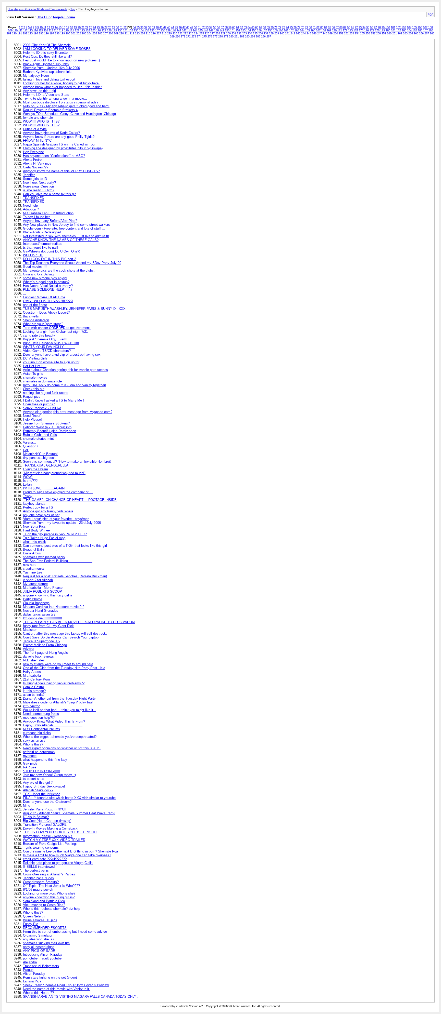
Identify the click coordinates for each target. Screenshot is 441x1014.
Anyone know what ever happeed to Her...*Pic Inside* (62, 87)
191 (19, 33)
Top (72, 9)
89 (344, 27)
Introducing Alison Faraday (42, 954)
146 (205, 30)
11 (44, 27)
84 (325, 27)
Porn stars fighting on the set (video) (50, 977)
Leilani (27, 484)
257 (373, 33)
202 (78, 33)
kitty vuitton (31, 706)
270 (177, 36)
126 (98, 30)
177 (372, 30)
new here (29, 565)
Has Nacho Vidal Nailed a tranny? (48, 286)
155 (254, 30)
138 (163, 30)
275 (204, 36)
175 (361, 30)
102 (398, 27)
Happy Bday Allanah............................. (52, 725)
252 (346, 33)
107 (425, 27)
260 (389, 33)
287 (268, 36)
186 (420, 30)
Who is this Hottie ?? (38, 993)
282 (242, 36)
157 (264, 30)
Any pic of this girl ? (38, 782)
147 (211, 30)
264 (410, 33)
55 (214, 27)
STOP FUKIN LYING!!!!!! (41, 771)
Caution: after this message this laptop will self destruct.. (65, 633)
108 (430, 27)
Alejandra (30, 962)
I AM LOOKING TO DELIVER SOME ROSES (57, 49)
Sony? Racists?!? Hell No (42, 408)
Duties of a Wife (35, 129)
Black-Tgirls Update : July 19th (46, 64)
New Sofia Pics (34, 526)
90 (348, 27)
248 (325, 33)
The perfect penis (36, 870)
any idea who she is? (38, 939)
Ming (26, 805)
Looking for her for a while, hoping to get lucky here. (61, 83)
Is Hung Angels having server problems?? (53, 683)
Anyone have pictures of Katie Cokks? (51, 133)
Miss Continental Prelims (41, 729)
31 (121, 27)
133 (136, 30)
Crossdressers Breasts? (41, 882)
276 (209, 36)
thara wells (31, 316)
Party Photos (32, 599)
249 (330, 33)
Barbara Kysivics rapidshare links (47, 72)
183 (404, 30)
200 (68, 33)
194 (35, 33)
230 (228, 33)
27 (105, 27)
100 (387, 27)
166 (313, 30)
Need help (30, 205)
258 (378, 33)
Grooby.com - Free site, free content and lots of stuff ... (64, 228)
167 (318, 30)
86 (333, 27)
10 (41, 27)
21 (82, 27)
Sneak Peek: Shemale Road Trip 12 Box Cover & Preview (66, 985)
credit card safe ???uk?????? (45, 859)
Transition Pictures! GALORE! (45, 824)
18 (71, 27)
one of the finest (35, 305)
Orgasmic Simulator (37, 935)
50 (195, 27)
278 (220, 36)
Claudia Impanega (36, 603)
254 (357, 33)
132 (130, 30)
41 (161, 27)
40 (157, 27)
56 (218, 27)
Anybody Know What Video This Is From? (54, 721)
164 (302, 30)
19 (75, 27)
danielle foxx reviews (38, 656)
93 (360, 27)
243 (298, 33)
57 (222, 27)
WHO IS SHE (33, 255)
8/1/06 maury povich (38, 889)
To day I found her (36, 217)
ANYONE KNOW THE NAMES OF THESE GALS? (61, 240)
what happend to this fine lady (45, 760)
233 (244, 33)
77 (298, 27)
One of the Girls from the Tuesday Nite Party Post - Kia (64, 668)
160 (280, 30)
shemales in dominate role (42, 381)
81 (314, 27)
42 (164, 27)
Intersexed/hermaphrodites (42, 244)
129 (114, 30)
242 (292, 33)
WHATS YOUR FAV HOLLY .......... (49, 347)
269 (172, 36)
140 (173, 30)
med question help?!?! (39, 717)
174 (355, 30)
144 (195, 30)
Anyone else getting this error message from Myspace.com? (67, 412)
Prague (28, 970)
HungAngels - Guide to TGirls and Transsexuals (37, 9)
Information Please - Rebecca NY (47, 836)
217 (158, 33)
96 (371, 27)
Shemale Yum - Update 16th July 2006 (51, 68)
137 (157, 30)
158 (270, 30)
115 (41, 30)
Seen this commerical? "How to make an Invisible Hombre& (67, 461)
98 (379, 27)
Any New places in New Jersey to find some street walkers (66, 224)
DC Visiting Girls (35, 358)
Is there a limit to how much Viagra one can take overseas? (67, 855)
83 (321, 27)
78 (302, 27)
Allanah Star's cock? (38, 790)
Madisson (30, 630)
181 (393, 30)
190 (14, 33)
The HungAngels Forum (56, 17)
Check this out (33, 389)
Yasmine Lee (32, 572)
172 (345, 30)
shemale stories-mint (38, 439)
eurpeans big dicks (37, 733)
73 (283, 27)
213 (137, 33)
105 (414, 27)
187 (425, 30)
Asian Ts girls (33, 374)
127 (104, 30)
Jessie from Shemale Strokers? (46, 423)
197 (52, 33)
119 (61, 30)
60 (233, 27)
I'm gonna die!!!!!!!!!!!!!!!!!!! (42, 618)
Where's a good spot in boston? (46, 282)
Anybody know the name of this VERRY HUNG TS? (61, 171)
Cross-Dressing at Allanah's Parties (49, 874)
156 (259, 30)
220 (175, 33)
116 (46, 30)
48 (187, 27)
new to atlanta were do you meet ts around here (58, 664)
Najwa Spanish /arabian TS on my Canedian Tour (59, 144)
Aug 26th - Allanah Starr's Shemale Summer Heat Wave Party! (69, 813)
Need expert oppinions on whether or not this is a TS (62, 748)
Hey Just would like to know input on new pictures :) (61, 60)
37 (145, 27)
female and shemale (38, 117)
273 (193, 36)
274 (199, 36)
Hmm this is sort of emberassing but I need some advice (65, 931)
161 (286, 30)
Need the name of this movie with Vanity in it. (56, 989)
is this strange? (34, 691)
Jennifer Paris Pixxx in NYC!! (44, 809)
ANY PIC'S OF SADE (39, 951)
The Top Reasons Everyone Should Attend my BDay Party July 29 (72, 263)
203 (84, 33)
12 (48, 27)
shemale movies (35, 377)
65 (252, 27)
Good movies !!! (35, 267)
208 (110, 33)
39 (153, 27)
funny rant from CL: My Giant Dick (48, 626)
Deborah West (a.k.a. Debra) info (47, 427)
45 (176, 27)
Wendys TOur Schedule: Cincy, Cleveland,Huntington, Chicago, (70, 114)
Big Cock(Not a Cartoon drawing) (47, 821)
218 (164, 33)
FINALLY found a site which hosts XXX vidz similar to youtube (69, 798)
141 (179, 30)
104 (409, 27)
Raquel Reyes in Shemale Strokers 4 (50, 110)
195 (41, 33)
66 (256, 27)
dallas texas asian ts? (39, 614)
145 (200, 30)
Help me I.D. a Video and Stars (46, 95)
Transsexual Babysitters (41, 966)
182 (398, 30)
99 (383, 27)
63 (245, 27)
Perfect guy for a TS (38, 507)
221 (180, 33)
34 (134, 27)
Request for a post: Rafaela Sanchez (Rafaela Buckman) (65, 576)
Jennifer (29, 175)
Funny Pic (30, 924)
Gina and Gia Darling (38, 274)
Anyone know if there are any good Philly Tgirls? (58, 137)
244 (303, 33)
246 (314, 33)
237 (266, 33)
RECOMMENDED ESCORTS (45, 928)
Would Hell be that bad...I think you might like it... (59, 710)
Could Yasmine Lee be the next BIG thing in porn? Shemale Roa (70, 851)
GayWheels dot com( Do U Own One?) (51, 251)
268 (432, 33)
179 (382, 30)
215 (148, 33)
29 (113, 27)
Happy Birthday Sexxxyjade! (44, 786)
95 (367, 27)
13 (52, 27)
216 (153, 33)
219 (169, 33)
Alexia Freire (32, 160)
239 (276, 33)
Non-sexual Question (38, 186)
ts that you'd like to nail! (40, 247)
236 (260, 33)
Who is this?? (33, 744)
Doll (26, 450)
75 (291, 27)
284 (252, 36)
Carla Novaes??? (35, 167)
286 (263, 36)
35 (138, 27)
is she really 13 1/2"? (38, 190)
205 (94, 33)
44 (172, 27)
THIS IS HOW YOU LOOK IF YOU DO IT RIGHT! (60, 832)
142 (184, 30)
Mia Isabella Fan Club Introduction (48, 213)
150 (227, 30)
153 (243, 30)
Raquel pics (31, 396)
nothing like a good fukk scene (45, 393)
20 (79, 27)
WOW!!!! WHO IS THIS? (41, 121)
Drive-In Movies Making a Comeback (50, 828)
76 (295, 27)
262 (400, 33)
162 (291, 30)
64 (249, 27)
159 (275, 30)
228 (217, 33)
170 (334, 30)
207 (105, 33)
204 (89, 33)
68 (264, 27)
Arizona (28, 649)
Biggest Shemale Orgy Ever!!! (45, 339)
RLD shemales (34, 660)
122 (77, 30)
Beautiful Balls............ (40, 549)
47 (184, 27)
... (24, 293)
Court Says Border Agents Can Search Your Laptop (61, 637)
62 (241, 27)
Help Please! (32, 419)
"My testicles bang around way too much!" (54, 473)
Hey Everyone (33, 152)
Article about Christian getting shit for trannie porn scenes (65, 370)
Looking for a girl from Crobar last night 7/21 (55, 331)
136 (152, 30)
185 (414, 30)
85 (329, 27)
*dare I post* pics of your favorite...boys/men (56, 519)
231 (233, 33)
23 (90, 27)
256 (367, 33)
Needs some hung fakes (41, 714)
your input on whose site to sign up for (51, 362)
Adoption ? (31, 209)
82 (318, 27)
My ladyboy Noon (36, 75)
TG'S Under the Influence (41, 794)
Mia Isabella (32, 675)
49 (191, 27)
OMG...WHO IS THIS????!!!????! (48, 301)
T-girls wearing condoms (41, 847)
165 (307, 30)
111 (20, 30)
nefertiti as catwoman (39, 752)
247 (319, 33)
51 (199, 27)
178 (377, 30)
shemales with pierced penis (44, 557)
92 (356, 27)
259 (384, 33)
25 (98, 27)
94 (363, 27)
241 (287, 33)
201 (73, 33)
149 (221, 30)
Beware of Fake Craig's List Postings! (51, 844)
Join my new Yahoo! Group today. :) (49, 775)
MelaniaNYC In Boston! (40, 454)
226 (207, 33)
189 (9, 33)
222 (185, 33)
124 (87, 30)
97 (375, 27)
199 (62, 33)
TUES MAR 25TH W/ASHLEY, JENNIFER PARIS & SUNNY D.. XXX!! (75, 309)
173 (350, 30)
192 (25, 33)
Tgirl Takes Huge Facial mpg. (44, 538)
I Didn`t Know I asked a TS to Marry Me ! (53, 400)
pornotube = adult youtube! (43, 958)
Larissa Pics (32, 981)
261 (394, 33)
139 (168, 30)
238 (271, 33)
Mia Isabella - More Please (43, 588)
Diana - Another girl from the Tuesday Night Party (59, 698)
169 (329, 30)
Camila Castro (33, 687)
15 (60, 27)
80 (310, 27)
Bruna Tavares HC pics (40, 920)
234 (250, 33)
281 (236, 36)
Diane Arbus (32, 553)
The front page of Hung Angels (45, 653)
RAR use (29, 767)
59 (229, 27)
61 (237, 27)
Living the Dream (35, 469)
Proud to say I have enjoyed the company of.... (58, 492)
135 (146, 30)
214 (142, 33)
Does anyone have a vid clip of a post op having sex (62, 354)
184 (409, 30)
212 (132, 33)
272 (188, 36)
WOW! (28, 477)
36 (141, 27)
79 (306, 27)
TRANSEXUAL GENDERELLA (45, 465)
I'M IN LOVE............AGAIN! (44, 488)
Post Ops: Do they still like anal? (47, 56)
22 (86, 27)
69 (268, 27)
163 (297, 30)
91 (352, 27)
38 (149, 27)
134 (141, 30)
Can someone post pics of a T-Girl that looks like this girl (65, 546)
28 (109, 27)
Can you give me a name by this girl (49, 194)
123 (82, 30)
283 (247, 36)
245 (309, 33)
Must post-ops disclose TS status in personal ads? (60, 102)
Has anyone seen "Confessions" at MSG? (54, 156)
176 (366, 30)
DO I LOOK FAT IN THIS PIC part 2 (49, 259)
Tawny (27, 496)
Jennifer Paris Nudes (38, 878)
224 (196, 33)
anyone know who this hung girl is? (49, 897)
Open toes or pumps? (39, 404)
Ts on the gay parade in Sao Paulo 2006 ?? (55, 534)
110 (15, 30)
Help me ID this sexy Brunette (45, 53)
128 (109, 30)
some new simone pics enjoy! (45, 278)
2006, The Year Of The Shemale (47, 45)
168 (323, 30)
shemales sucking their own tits (46, 943)
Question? (30, 446)
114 (35, 30)
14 (56, 27)
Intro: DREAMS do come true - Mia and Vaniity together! (64, 385)
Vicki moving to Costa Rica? (44, 905)
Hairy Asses (32, 672)
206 (100, 33)
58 (226, 27)
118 (56, 30)
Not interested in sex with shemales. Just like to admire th (66, 236)
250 (335, 33)
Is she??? (30, 481)
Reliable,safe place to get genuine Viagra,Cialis (58, 863)
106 (420, 27)
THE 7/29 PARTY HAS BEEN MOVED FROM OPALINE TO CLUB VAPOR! (79, 622)
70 (272, 27)
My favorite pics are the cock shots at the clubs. (59, 270)
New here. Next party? (39, 182)
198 (57, 33)
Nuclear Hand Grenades (40, 610)
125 (93, 30)
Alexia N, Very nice (37, 163)
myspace (29, 756)
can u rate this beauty (39, 335)
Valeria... (29, 442)
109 (10, 30)
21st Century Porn (36, 679)
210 (121, 33)
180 (388, 30)
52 (203, 27)
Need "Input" (32, 416)
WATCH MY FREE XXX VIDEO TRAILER (54, 840)
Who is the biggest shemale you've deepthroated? (59, 737)
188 (430, 30)
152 (238, 30)
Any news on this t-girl (39, 91)
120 (66, 30)
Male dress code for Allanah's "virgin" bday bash (58, 702)
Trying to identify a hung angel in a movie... (55, 98)
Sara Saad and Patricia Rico (44, 901)
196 (46, 33)
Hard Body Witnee (36, 530)
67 (260, 27)
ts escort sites (33, 779)
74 (287, 27)
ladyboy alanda (34, 503)
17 (67, 27)
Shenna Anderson (36, 320)
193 (30, 33)
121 (71, 30)
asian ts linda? (33, 695)
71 (275, 27)
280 (231, 36)
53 (207, 27)
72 (279, 27)
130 (120, 30)
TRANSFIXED (33, 198)
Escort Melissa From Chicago (45, 645)
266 (421, 33)
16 (63, 27)
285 (258, 36)
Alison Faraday (34, 974)
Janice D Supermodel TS (41, 641)
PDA (430, 14)
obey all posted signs (38, 947)
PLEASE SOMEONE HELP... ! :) (47, 289)
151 (232, 30)
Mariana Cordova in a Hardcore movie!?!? (53, 607)
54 (210, 27)
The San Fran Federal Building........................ (57, 561)
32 (125, 27)
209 (116, 33)
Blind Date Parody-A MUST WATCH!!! (51, 343)
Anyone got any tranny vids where (48, 511)
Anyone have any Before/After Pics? (50, 221)
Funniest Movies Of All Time (44, 297)
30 (117, 27)
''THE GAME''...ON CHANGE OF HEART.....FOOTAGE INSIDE (70, 500)
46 (180, 27)
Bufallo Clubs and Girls (40, 435)
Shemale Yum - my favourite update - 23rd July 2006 (62, 523)
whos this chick (34, 542)
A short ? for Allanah (38, 580)
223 (191, 33)
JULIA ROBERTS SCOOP (42, 591)
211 (127, 33)
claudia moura (33, 568)
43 (168, 27)
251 (341, 33)
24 (94, 27)
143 (189, 30)
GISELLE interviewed (39, 867)
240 (282, 33)
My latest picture (35, 584)
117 (51, 30)
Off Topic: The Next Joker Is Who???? (51, 886)
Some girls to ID (35, 179)
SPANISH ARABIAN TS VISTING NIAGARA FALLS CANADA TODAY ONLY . (80, 996)
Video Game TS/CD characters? (47, 351)
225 (201, 33)
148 (216, 30)
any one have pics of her (41, 515)
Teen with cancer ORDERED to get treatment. (57, 328)
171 (339, 30)
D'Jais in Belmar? (36, 817)
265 (416, 33)
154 (248, 30)
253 (351, 33)
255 (362, 33)
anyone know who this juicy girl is (47, 595)
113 (30, 30)
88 (340, 27)
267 (426, 33)
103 (403, 27)
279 (226, 36)
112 (25, 30)
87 (337, 27)
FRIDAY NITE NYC (37, 140)
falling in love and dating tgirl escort (49, 79)
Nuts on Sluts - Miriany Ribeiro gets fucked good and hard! (66, 106)
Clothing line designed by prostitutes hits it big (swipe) (63, 148)
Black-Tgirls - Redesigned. (42, 232)
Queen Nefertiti (34, 916)
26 (102, 27)
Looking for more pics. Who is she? (49, 893)
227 (212, 33)
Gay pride (30, 763)
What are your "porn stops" (43, 324)
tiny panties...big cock (39, 458)
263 (405, 33)
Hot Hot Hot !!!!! (34, 366)
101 (393, 27)
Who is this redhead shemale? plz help (51, 909)
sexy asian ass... (35, 740)
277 (215, 36)
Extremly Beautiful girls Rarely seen (49, 431)
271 (183, 36)
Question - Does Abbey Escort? (46, 312)
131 (125, 30)
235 (255, 33)
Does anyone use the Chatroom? (47, 802)
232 (239, 33)
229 (223, 33)
